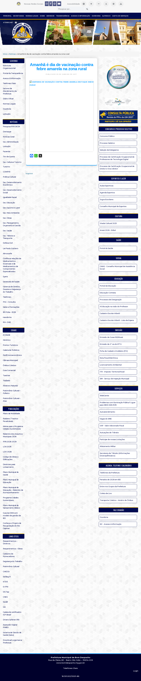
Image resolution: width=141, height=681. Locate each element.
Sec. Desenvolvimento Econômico (12, 183)
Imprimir (29, 174)
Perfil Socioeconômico (12, 355)
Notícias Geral (8, 137)
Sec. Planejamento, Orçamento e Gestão (12, 224)
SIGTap (6, 592)
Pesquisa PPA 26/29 (11, 126)
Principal (7, 16)
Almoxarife (7, 254)
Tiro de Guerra (9, 157)
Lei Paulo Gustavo (10, 248)
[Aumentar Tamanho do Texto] (91, 4)
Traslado (6, 381)
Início (5, 54)
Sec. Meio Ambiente (11, 213)
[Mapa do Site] (121, 4)
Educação (118, 278)
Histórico (6, 340)
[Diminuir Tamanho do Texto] (98, 4)
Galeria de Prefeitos (11, 350)
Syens (5, 277)
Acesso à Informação (80, 16)
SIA (4, 607)
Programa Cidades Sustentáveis (11, 499)
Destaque (7, 132)
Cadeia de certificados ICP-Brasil (12, 613)
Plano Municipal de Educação (11, 481)
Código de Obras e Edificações (10, 458)
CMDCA (6, 572)
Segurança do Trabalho (12, 561)
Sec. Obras (7, 218)
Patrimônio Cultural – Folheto (11, 392)
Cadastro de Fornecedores (9, 555)
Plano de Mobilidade (11, 413)
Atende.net (8, 22)
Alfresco (106, 16)
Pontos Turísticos (10, 345)
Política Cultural (9, 177)
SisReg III (7, 577)
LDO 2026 (7, 452)
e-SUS (5, 582)
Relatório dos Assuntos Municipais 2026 (13, 435)
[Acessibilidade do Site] (83, 4)
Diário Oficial (8, 99)
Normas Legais (32, 16)
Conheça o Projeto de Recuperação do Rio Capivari (12, 525)
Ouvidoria (96, 16)
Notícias (12, 54)
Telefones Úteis (9, 83)
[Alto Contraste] (113, 4)
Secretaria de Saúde (11, 282)
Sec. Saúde (7, 231)
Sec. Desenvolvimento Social (12, 191)
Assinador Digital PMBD (10, 626)
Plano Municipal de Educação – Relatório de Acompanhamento (13, 490)
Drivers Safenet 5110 (11, 620)
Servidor (50, 16)
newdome (7, 317)
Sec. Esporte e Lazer (11, 208)
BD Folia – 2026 (9, 312)
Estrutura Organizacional (9, 67)
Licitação (6, 114)
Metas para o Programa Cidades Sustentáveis (13, 427)
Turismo (6, 167)
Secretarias (18, 16)
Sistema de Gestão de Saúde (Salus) (12, 633)
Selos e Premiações (11, 307)
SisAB (5, 602)
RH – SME (7, 322)
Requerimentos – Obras (13, 549)
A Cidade (6, 335)
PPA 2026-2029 (10, 442)
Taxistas (6, 375)
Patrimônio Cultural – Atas (11, 399)
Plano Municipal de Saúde (11, 473)
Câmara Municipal (10, 360)
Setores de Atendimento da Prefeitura (10, 91)
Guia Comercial (9, 370)
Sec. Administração (11, 142)
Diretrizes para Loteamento (9, 465)
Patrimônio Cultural (11, 566)
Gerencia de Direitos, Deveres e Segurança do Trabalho (12, 289)
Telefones (7, 297)
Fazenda (6, 151)
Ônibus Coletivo (9, 365)
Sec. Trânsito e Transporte (9, 237)
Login (135, 671)
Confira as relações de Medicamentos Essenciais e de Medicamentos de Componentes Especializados (12, 265)
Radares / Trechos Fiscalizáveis (10, 420)
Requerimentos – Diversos (10, 542)
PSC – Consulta (9, 302)
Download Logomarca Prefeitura (12, 641)
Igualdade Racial (10, 197)
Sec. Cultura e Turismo (12, 162)
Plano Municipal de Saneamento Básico (11, 506)
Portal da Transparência (13, 73)
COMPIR (6, 172)
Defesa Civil (8, 243)
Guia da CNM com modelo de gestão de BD (12, 515)
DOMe (42, 16)
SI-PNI (5, 587)
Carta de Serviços (120, 16)
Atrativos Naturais (10, 386)
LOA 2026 (7, 447)
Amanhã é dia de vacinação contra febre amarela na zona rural (61, 66)
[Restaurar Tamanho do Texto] (106, 4)
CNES (5, 597)
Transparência (62, 16)
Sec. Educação (9, 203)
